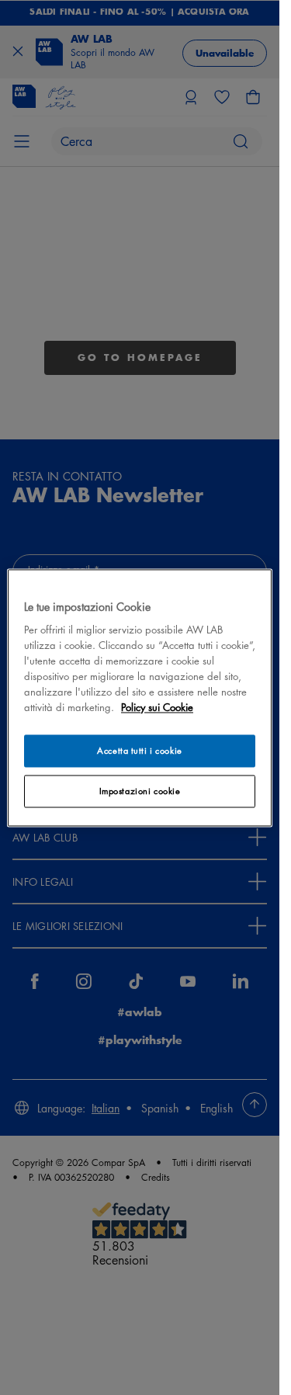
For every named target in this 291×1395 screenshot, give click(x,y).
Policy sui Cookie (157, 706)
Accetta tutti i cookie (139, 750)
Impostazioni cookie (140, 790)
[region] (139, 697)
